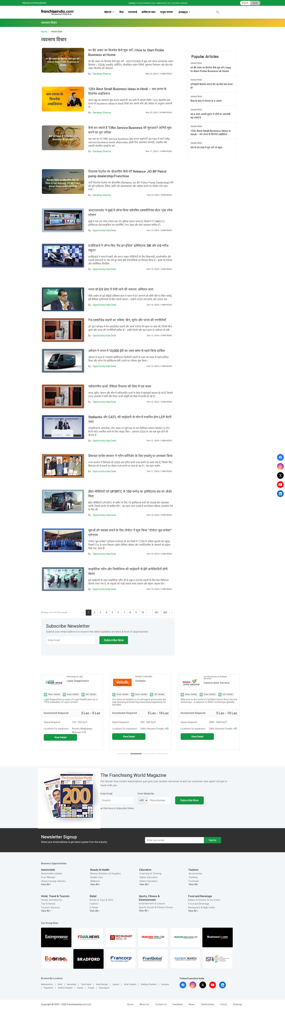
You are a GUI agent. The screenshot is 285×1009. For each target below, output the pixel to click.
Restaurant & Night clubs (201, 907)
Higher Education (148, 877)
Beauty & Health (99, 869)
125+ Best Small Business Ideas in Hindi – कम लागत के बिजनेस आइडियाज (210, 132)
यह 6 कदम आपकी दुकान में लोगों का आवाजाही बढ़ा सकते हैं (210, 116)
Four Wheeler (48, 877)
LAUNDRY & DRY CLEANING (216, 676)
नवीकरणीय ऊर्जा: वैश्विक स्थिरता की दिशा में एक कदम (119, 386)
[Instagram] (280, 466)
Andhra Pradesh (65, 988)
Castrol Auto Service (148, 682)
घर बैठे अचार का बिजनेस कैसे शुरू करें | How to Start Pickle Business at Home (210, 69)
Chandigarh (104, 988)
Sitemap (237, 1004)
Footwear (194, 881)
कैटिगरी (108, 12)
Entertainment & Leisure (152, 903)
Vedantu (72, 680)
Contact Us (161, 1004)
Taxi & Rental (48, 903)
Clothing (193, 877)
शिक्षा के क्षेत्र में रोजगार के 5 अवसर (206, 101)
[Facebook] (280, 457)
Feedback (178, 1004)
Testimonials (207, 1004)
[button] (123, 753)
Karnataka (71, 984)
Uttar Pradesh (130, 984)
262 (165, 612)
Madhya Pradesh (149, 984)
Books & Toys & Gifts (101, 899)
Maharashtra (47, 984)
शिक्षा (121, 12)
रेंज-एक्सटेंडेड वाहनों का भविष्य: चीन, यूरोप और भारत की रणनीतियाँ (127, 320)
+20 (98, 728)
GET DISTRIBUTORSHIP (177, 3)
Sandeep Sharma (102, 73)
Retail (93, 896)
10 (142, 612)
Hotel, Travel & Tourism (55, 896)
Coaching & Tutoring (150, 873)
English (245, 3)
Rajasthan (48, 988)
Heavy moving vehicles (53, 881)
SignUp (212, 840)
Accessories (195, 873)
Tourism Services (50, 907)
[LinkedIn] (280, 493)
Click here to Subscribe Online (118, 808)
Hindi (255, 3)
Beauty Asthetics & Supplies (105, 873)
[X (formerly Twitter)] (280, 475)
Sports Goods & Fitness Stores (156, 907)
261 (157, 612)
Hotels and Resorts (51, 899)
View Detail (60, 736)
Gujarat (115, 984)
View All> (193, 884)
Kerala (80, 988)
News (192, 1004)
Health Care (96, 877)
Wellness (95, 881)
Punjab (91, 988)
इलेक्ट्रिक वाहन (149, 12)
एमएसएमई (132, 12)
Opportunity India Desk (104, 230)
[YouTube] (280, 484)
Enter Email (106, 793)
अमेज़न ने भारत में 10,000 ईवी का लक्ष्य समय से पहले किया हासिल (126, 351)
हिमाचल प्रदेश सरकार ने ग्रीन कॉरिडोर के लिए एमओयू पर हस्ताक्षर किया (130, 456)
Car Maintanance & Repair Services (147, 677)
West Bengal (102, 984)
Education (145, 869)
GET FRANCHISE (159, 3)
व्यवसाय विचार (196, 63)
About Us (144, 1004)
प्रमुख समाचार (166, 12)
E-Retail (94, 907)
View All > (46, 884)
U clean (208, 680)
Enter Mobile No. (146, 793)
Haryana (165, 984)
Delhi (60, 984)
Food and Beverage (200, 896)
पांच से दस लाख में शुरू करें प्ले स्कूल (206, 147)
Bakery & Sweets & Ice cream (204, 899)
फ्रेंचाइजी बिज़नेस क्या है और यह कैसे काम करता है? (211, 86)
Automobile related (51, 873)
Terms (223, 1004)
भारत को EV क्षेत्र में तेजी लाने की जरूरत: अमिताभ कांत (120, 289)
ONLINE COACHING (75, 676)
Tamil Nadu (86, 984)
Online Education (148, 881)
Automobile (48, 869)
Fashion (193, 869)
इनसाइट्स (183, 12)
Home (44, 31)
